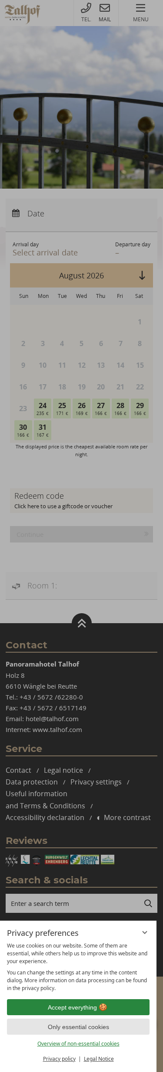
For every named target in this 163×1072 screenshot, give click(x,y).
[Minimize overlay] (144, 932)
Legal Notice (99, 1058)
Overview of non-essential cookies (78, 1043)
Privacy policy (59, 1058)
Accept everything (72, 1007)
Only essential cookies (78, 1026)
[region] (78, 967)
